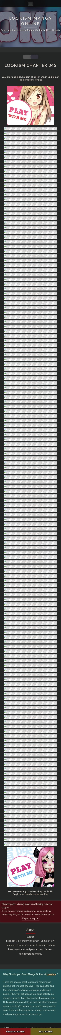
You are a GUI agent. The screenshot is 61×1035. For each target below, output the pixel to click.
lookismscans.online (30, 79)
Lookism (51, 974)
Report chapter (30, 918)
